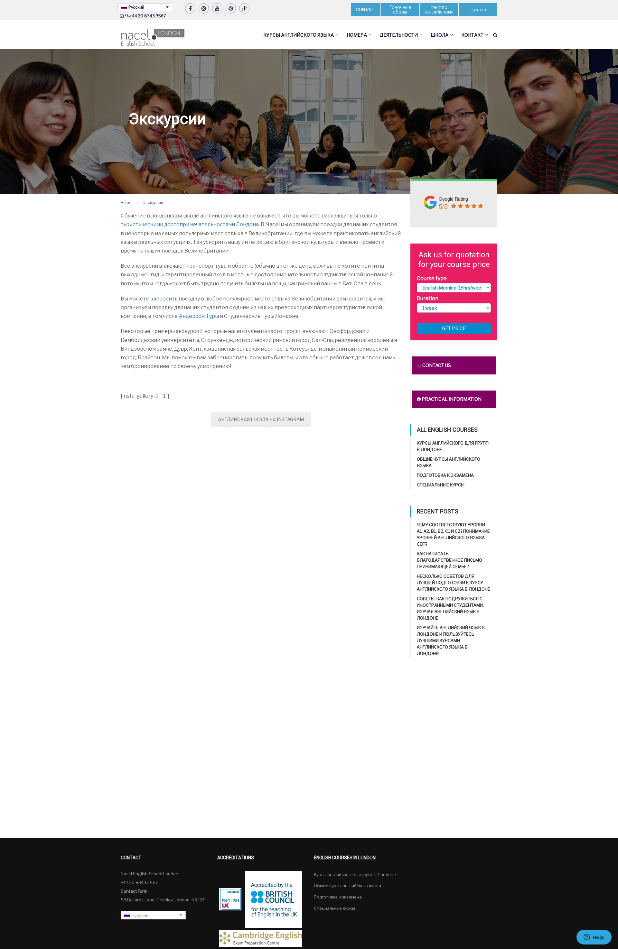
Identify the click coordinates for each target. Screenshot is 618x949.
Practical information (451, 399)
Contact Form (134, 891)
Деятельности (399, 35)
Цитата (478, 9)
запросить (164, 299)
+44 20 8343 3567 (148, 16)
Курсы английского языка (298, 35)
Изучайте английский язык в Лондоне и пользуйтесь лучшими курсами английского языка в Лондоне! (451, 640)
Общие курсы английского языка (347, 885)
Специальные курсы (440, 484)
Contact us (436, 365)
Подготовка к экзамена (445, 475)
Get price (454, 328)
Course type (432, 278)
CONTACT (365, 9)
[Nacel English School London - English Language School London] (153, 38)
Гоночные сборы (400, 9)
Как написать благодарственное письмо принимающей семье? (449, 560)
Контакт (472, 35)
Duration (427, 298)
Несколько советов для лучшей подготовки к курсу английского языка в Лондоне (453, 583)
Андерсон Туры (199, 316)
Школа (439, 35)
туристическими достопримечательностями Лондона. (190, 224)
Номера (357, 35)
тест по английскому (439, 9)
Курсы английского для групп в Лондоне (355, 874)
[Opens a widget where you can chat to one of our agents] (594, 938)
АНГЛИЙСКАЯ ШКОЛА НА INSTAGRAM (261, 419)
